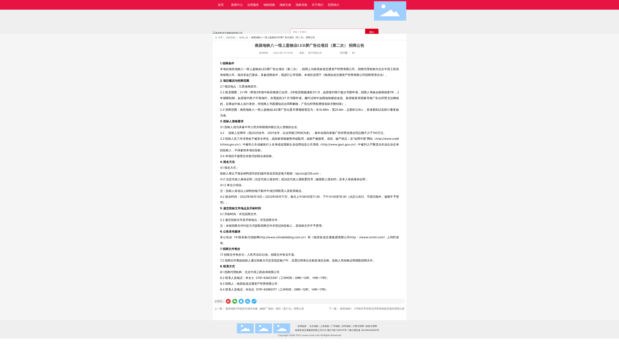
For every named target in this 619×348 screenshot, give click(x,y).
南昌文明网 (371, 326)
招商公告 (243, 37)
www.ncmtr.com (311, 335)
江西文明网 (358, 326)
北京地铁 (313, 326)
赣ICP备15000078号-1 (338, 330)
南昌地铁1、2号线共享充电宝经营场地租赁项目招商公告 (372, 308)
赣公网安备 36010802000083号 (364, 330)
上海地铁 (324, 326)
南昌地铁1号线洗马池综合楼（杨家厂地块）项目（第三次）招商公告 (265, 308)
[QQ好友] (241, 301)
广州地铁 (335, 326)
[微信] (234, 301)
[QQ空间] (247, 301)
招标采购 (230, 37)
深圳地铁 (346, 326)
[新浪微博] (228, 301)
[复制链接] (254, 301)
